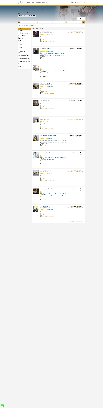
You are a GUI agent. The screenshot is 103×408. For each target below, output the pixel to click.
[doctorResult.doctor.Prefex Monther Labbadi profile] (36, 34)
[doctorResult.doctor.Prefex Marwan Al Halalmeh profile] (36, 173)
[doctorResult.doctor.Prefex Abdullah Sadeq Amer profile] (36, 155)
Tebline (32, 2)
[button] (41, 3)
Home (28, 2)
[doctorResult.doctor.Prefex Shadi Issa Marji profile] (36, 103)
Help (80, 2)
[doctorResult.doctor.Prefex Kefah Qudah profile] (36, 209)
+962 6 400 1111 (33, 15)
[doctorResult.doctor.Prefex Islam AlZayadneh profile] (36, 51)
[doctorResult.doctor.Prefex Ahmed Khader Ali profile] (36, 86)
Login (72, 2)
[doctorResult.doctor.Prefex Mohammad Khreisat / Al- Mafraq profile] (36, 138)
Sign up (76, 2)
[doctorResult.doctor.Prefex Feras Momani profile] (36, 68)
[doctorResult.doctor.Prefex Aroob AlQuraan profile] (36, 120)
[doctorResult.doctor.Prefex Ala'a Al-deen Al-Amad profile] (36, 191)
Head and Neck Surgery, (57, 103)
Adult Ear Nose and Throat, (58, 36)
